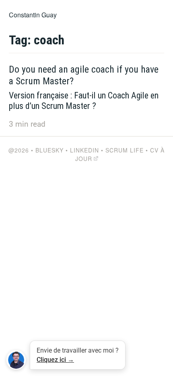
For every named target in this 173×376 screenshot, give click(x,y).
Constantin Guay (33, 14)
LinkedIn (84, 150)
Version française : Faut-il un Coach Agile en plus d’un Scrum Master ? (84, 100)
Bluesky (49, 150)
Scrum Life (124, 150)
